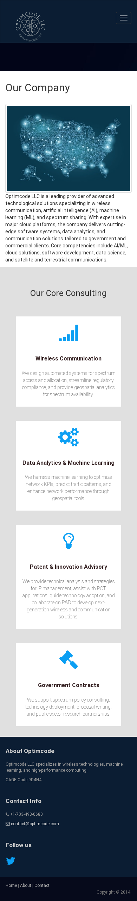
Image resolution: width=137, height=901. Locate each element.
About (25, 885)
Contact (42, 885)
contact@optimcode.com (34, 823)
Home (11, 885)
